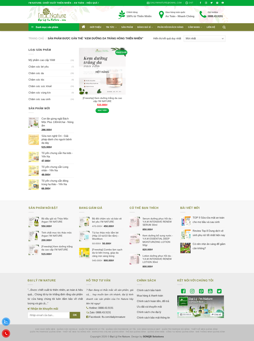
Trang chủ (36, 38)
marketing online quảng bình (108, 332)
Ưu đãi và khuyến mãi (149, 306)
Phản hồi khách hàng (170, 27)
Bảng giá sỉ (144, 27)
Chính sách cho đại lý (149, 312)
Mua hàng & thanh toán (150, 295)
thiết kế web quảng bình (204, 329)
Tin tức (110, 27)
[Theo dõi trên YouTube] (223, 3)
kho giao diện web (45, 329)
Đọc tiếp (102, 110)
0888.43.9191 (215, 16)
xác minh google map (148, 329)
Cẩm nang (194, 27)
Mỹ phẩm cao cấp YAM (42, 60)
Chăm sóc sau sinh (39, 99)
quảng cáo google (67, 329)
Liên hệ (211, 27)
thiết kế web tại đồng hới (77, 332)
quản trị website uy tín (91, 329)
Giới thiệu (95, 27)
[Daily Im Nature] (58, 14)
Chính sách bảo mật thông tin (153, 317)
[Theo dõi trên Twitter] (212, 3)
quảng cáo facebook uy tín (121, 329)
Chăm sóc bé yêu (39, 66)
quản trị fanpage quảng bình (45, 332)
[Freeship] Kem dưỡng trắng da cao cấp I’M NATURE (102, 100)
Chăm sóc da (36, 73)
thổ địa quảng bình (136, 332)
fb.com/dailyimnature (113, 316)
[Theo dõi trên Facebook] (201, 3)
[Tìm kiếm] (224, 27)
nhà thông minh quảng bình (210, 332)
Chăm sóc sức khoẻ (40, 86)
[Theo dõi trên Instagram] (206, 3)
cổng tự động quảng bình (180, 332)
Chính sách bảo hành (149, 290)
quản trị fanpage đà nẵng (176, 329)
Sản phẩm (127, 27)
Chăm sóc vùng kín (40, 92)
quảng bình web (156, 332)
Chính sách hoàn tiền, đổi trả (153, 301)
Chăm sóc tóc (36, 79)
